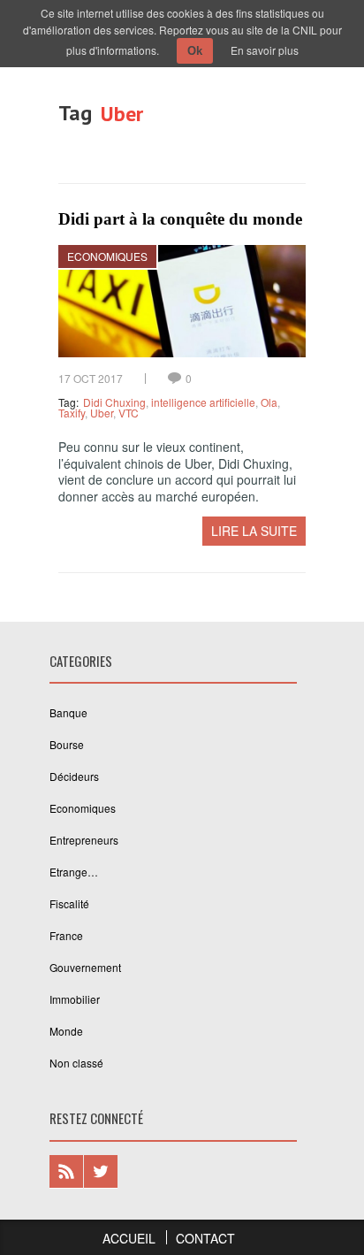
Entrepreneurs (83, 839)
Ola (269, 401)
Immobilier (74, 998)
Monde (66, 1030)
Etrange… (73, 871)
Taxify (71, 412)
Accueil (128, 1238)
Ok (194, 50)
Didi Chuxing (114, 401)
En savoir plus (265, 49)
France (66, 935)
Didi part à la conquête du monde (180, 219)
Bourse (66, 744)
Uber (101, 412)
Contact (205, 1238)
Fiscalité (69, 903)
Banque (68, 712)
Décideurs (74, 776)
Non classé (76, 1062)
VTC (128, 412)
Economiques (107, 256)
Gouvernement (85, 967)
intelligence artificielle (203, 401)
